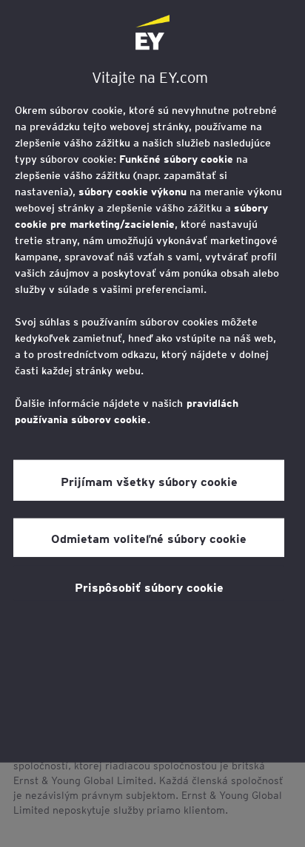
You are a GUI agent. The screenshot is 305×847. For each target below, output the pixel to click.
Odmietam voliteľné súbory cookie (149, 538)
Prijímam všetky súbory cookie (149, 481)
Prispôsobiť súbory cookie (149, 586)
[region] (152, 381)
